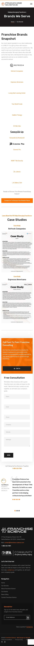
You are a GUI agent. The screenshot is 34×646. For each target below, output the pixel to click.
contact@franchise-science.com (14, 542)
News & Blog (4, 594)
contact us (10, 570)
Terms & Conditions (6, 639)
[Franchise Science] (11, 4)
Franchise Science (11, 637)
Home (12, 22)
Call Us (18, 368)
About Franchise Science (8, 588)
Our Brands (4, 591)
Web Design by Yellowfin (23, 637)
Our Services (5, 585)
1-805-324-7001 (6, 546)
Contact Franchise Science (9, 597)
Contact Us (29, 627)
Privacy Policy (19, 639)
